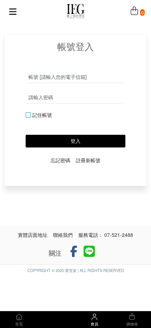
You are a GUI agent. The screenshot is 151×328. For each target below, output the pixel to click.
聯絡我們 (63, 234)
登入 (75, 140)
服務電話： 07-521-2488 (105, 234)
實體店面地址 (32, 234)
